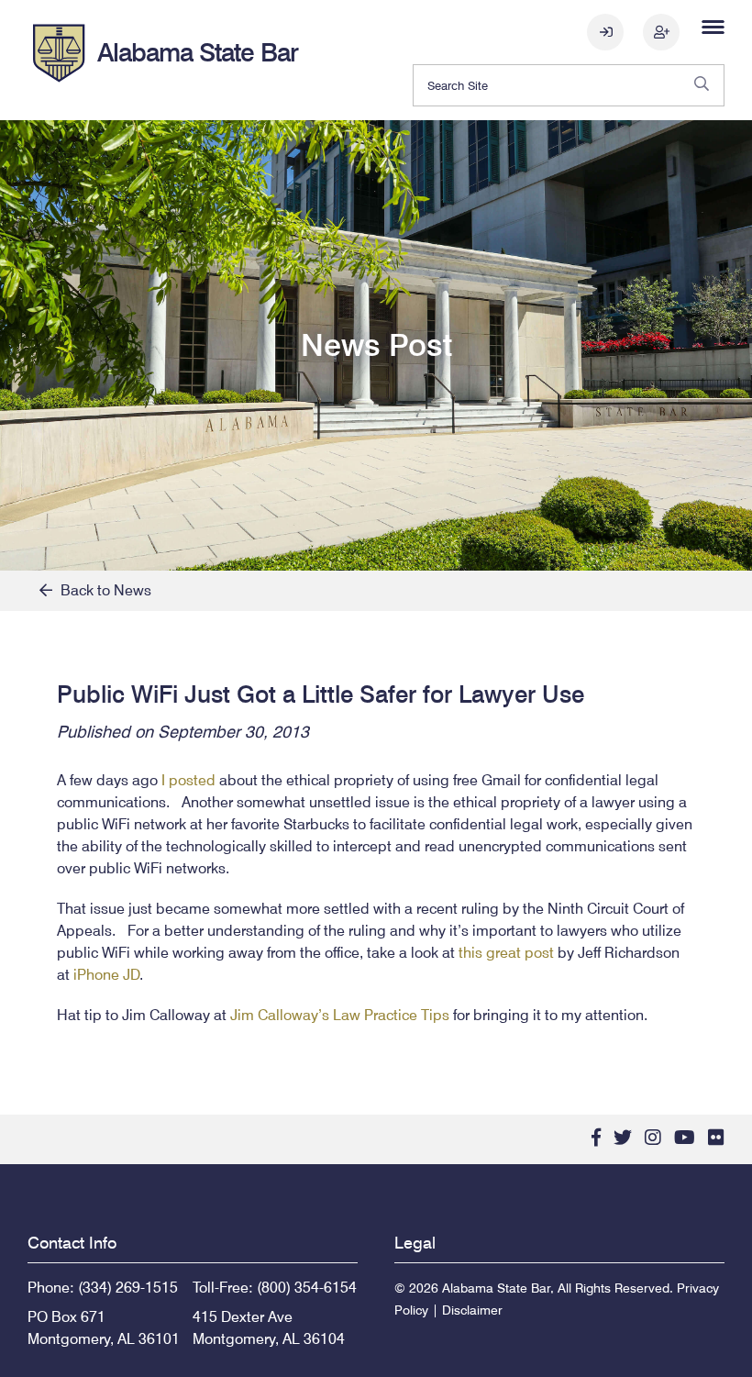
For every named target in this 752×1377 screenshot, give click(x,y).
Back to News (101, 590)
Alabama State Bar (197, 52)
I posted (188, 780)
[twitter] (623, 1137)
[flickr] (716, 1137)
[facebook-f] (596, 1137)
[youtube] (684, 1137)
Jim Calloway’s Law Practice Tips (339, 1015)
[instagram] (653, 1137)
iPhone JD (106, 974)
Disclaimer (472, 1310)
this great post (506, 952)
